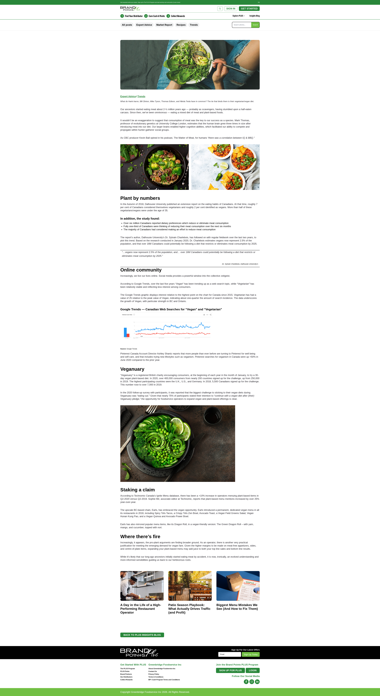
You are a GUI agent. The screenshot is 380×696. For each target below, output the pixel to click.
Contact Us (152, 671)
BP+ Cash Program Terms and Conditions (164, 680)
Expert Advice (144, 24)
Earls (154, 510)
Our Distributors (126, 677)
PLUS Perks (124, 671)
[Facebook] (246, 681)
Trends (194, 24)
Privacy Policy (153, 674)
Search (255, 25)
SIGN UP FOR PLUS (230, 670)
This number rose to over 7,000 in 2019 (140, 384)
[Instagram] (251, 681)
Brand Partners (126, 674)
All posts (127, 24)
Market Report (164, 24)
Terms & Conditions (155, 677)
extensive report (189, 204)
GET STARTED (249, 8)
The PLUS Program (127, 668)
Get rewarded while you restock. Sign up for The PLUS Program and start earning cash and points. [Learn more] (150, 2)
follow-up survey (141, 392)
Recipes (181, 24)
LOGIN (252, 670)
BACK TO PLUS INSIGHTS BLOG (142, 635)
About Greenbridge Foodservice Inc (161, 668)
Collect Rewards (126, 680)
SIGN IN (230, 8)
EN (259, 2)
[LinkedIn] (257, 681)
